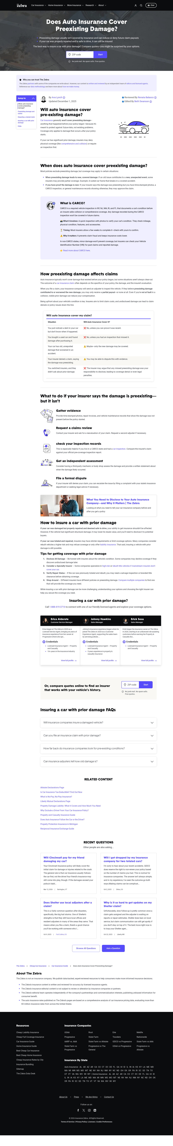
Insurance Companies (77, 1026)
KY (140, 1067)
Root (91, 1032)
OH (122, 1070)
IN (130, 1067)
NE (90, 1070)
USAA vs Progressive (122, 1046)
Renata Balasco (146, 97)
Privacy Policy (81, 1122)
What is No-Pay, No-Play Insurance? (56, 796)
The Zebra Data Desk (25, 1073)
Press (76, 1097)
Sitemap (20, 1069)
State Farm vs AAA (145, 1041)
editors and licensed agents (137, 84)
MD (152, 1067)
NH (98, 1070)
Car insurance (46, 120)
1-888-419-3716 (57, 607)
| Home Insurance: (100, 1074)
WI (85, 1074)
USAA (67, 1032)
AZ (88, 1067)
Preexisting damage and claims (26, 112)
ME (148, 1067)
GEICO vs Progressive (122, 1041)
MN (73, 1070)
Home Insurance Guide (26, 1046)
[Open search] (141, 5)
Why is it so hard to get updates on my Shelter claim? (128, 905)
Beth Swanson (141, 101)
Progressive (69, 1037)
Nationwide (142, 1037)
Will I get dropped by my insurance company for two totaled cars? (126, 860)
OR (129, 1070)
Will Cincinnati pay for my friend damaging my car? (64, 860)
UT (65, 1074)
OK (125, 1070)
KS (137, 1067)
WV (81, 1074)
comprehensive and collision (74, 143)
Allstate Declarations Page (52, 787)
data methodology (38, 87)
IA (133, 1067)
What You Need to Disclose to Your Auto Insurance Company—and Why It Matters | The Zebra (117, 502)
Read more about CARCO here (76, 250)
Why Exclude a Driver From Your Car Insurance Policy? (64, 810)
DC (107, 1067)
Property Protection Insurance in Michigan (59, 824)
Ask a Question (113, 948)
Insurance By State (76, 1060)
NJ (102, 1070)
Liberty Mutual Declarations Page (55, 801)
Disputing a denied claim (26, 117)
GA (118, 1067)
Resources (22, 1026)
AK (84, 1067)
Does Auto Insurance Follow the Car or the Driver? (62, 819)
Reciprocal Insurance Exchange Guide (57, 828)
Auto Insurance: (71, 1067)
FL (114, 1067)
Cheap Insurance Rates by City (29, 1060)
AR (92, 1067)
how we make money (71, 87)
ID (124, 1067)
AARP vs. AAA (70, 1041)
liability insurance (108, 544)
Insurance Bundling (25, 1064)
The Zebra (20, 966)
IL (127, 1067)
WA (77, 1074)
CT (103, 1067)
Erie (114, 1032)
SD (143, 1070)
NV (94, 1070)
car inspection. (119, 449)
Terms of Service (67, 1122)
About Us (63, 1097)
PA (133, 1070)
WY (88, 1074)
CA (95, 1067)
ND (118, 1070)
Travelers (117, 1037)
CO (99, 1067)
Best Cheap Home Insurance (29, 1055)
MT (86, 1070)
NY (110, 1070)
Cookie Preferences (104, 1122)
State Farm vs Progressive (70, 1048)
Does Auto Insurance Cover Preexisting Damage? (92, 966)
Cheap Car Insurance (38, 966)
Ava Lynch (57, 97)
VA (73, 1074)
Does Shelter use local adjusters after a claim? (68, 905)
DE (110, 1067)
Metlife (140, 1032)
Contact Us (109, 1097)
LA (144, 1067)
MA (66, 1070)
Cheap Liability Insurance (27, 1032)
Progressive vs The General (97, 1048)
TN (147, 1070)
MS (78, 1070)
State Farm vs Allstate (98, 1041)
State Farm (93, 1037)
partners (31, 84)
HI (121, 1067)
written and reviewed (96, 84)
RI (137, 1070)
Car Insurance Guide (60, 966)
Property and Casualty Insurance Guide (57, 815)
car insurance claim (65, 283)
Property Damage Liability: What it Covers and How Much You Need (70, 806)
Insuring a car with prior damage (26, 122)
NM (106, 1070)
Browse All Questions (86, 948)
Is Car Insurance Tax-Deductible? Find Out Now (61, 792)
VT (69, 1074)
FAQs (19, 126)
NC (114, 1070)
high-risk (106, 566)
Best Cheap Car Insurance (27, 1050)
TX (151, 1070)
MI (70, 1070)
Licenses (91, 1122)
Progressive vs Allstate (143, 1048)
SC (140, 1070)
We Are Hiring (91, 1097)
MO (82, 1070)
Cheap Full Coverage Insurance (30, 1037)
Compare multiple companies (131, 580)
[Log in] (135, 5)
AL (81, 1067)
